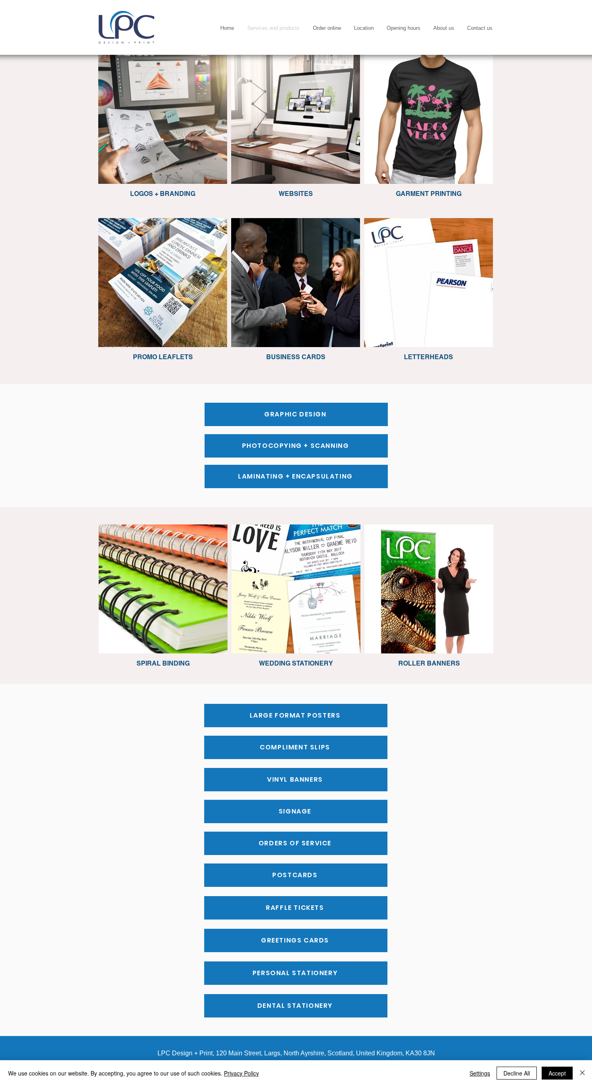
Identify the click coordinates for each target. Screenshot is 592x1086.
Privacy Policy (241, 1073)
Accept (557, 1073)
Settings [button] (480, 1073)
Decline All (516, 1073)
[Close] (582, 1073)
